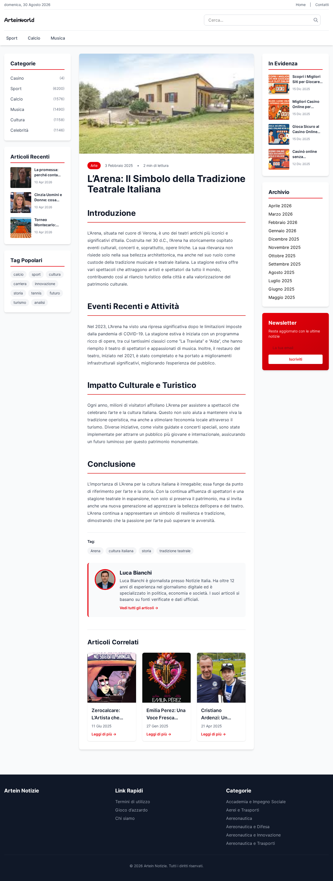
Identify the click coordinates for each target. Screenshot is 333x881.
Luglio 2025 (280, 280)
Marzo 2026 (280, 214)
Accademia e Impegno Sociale (256, 801)
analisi (39, 302)
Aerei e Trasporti (242, 810)
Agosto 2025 (281, 272)
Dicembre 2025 (283, 239)
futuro (55, 293)
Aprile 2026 (280, 205)
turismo (20, 302)
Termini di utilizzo (132, 801)
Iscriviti (295, 359)
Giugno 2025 (281, 289)
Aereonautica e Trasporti (250, 843)
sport (36, 274)
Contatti (322, 4)
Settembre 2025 (284, 264)
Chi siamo (125, 818)
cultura (55, 274)
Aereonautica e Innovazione (253, 835)
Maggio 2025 (281, 297)
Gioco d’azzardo (131, 810)
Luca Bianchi (136, 573)
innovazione (45, 283)
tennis (36, 293)
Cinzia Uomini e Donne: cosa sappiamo (48, 199)
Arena (95, 551)
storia (18, 293)
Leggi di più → (104, 734)
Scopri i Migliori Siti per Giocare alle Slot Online (306, 81)
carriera (20, 283)
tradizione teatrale (174, 551)
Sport (11, 38)
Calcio (34, 38)
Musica (58, 38)
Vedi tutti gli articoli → (139, 608)
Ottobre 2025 (282, 255)
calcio (18, 274)
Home (301, 4)
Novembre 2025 (284, 247)
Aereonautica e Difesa (248, 826)
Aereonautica (239, 818)
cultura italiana (121, 551)
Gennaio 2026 (282, 230)
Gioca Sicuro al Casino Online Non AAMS (305, 131)
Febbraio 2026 (282, 222)
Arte (94, 165)
